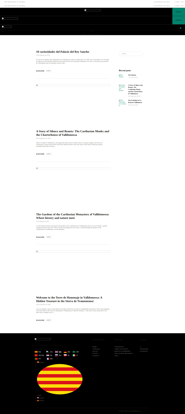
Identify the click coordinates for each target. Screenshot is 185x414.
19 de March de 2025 (42, 221)
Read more (40, 71)
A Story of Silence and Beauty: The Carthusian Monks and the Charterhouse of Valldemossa (72, 133)
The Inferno (132, 75)
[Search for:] (131, 53)
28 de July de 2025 (133, 105)
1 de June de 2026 (133, 77)
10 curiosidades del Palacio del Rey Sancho (62, 51)
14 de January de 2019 (43, 55)
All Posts (92, 34)
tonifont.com (145, 411)
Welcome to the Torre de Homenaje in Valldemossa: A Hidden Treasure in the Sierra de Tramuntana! (69, 299)
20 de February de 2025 (43, 304)
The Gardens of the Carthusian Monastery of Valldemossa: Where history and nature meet (72, 216)
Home (85, 34)
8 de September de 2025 (43, 138)
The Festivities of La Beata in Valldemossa (135, 101)
